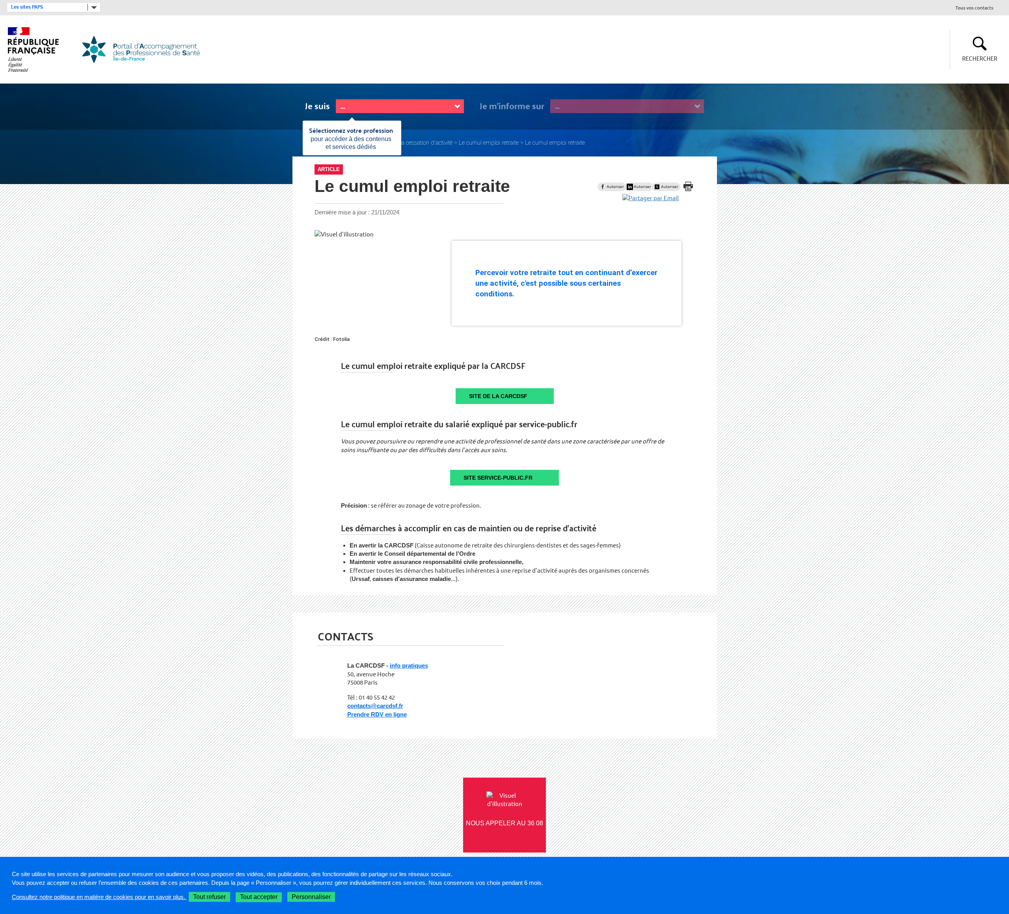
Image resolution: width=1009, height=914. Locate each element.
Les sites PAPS (27, 7)
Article (329, 169)
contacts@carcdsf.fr (375, 705)
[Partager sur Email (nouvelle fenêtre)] (650, 198)
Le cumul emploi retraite (489, 142)
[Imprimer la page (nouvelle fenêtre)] (688, 186)
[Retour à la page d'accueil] (145, 49)
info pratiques (409, 665)
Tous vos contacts (974, 8)
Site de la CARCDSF (498, 396)
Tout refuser (209, 897)
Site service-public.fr (498, 478)
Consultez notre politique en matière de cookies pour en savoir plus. (99, 897)
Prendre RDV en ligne (377, 714)
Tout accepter (258, 897)
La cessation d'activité (425, 142)
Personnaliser (311, 897)
